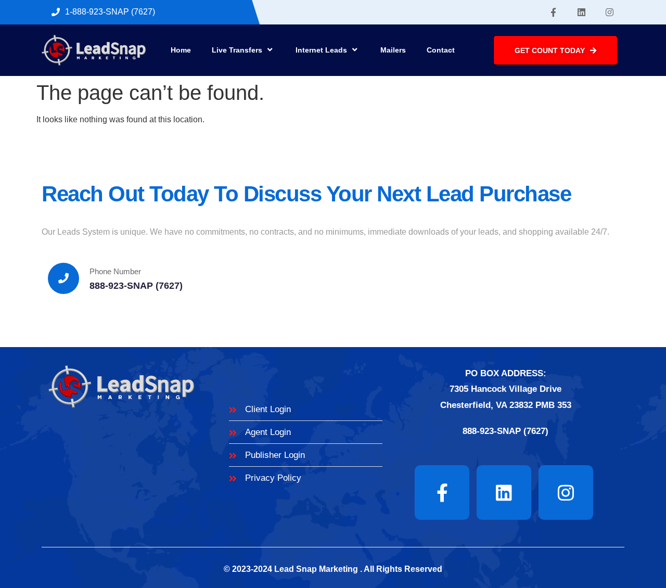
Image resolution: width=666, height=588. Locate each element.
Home (181, 50)
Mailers (393, 50)
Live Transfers (237, 50)
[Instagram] (610, 12)
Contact (441, 50)
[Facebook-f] (553, 12)
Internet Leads (321, 50)
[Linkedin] (582, 12)
